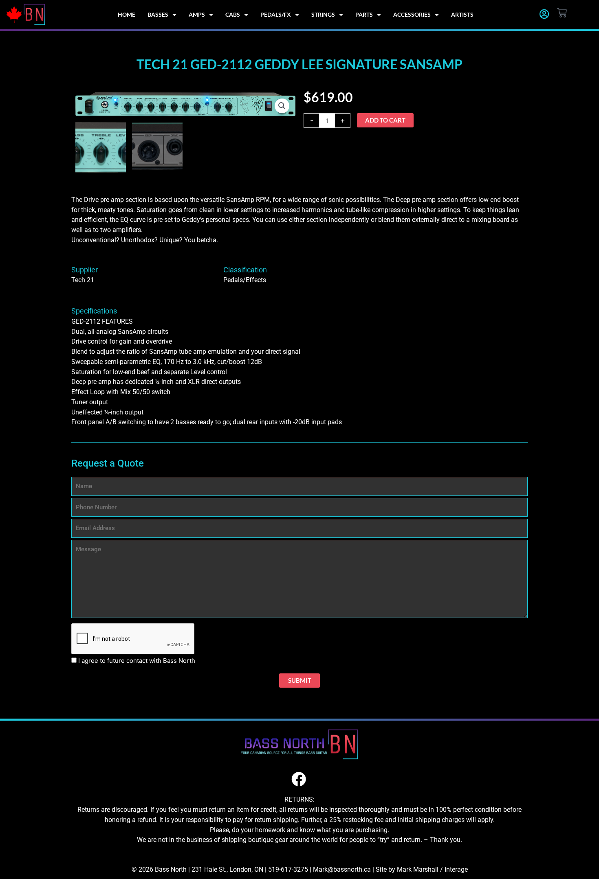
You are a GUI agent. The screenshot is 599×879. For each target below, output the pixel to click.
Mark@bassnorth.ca (342, 869)
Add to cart (385, 120)
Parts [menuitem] (364, 14)
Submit (299, 680)
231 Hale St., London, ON (227, 869)
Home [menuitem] (126, 14)
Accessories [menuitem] (412, 14)
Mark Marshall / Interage (432, 869)
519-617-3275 (288, 869)
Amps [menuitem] (197, 14)
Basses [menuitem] (158, 14)
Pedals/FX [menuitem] (275, 14)
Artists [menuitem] (462, 14)
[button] (282, 106)
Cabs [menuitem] (232, 14)
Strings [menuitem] (323, 14)
